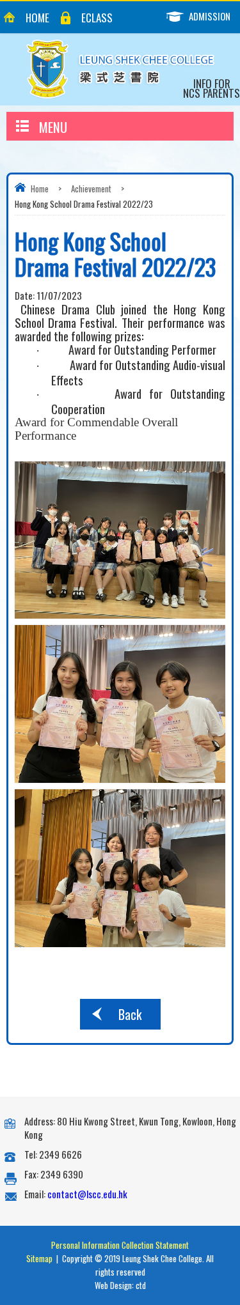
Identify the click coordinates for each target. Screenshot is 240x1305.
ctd (141, 1285)
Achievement (91, 188)
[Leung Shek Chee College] (120, 69)
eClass (97, 18)
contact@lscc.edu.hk (87, 1194)
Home (37, 18)
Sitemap (39, 1258)
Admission (209, 16)
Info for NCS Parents (211, 88)
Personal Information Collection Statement (120, 1245)
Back (129, 1014)
